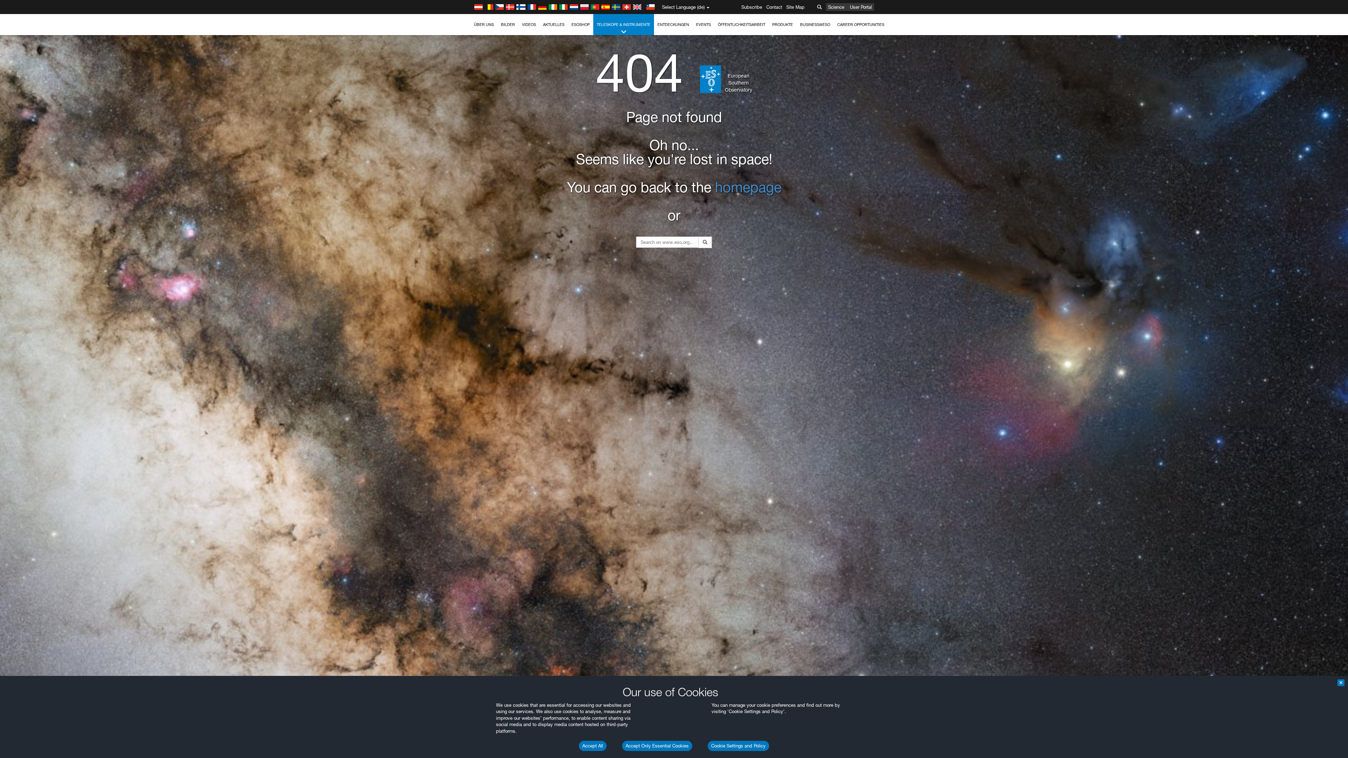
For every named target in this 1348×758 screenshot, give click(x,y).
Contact (774, 7)
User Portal (861, 7)
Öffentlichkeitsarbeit (741, 24)
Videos (529, 24)
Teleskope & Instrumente (623, 24)
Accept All (592, 746)
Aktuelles (553, 24)
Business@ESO (815, 24)
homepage (748, 187)
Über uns (484, 24)
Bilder (508, 24)
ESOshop (580, 24)
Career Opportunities (860, 24)
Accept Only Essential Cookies (657, 746)
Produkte (782, 24)
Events (703, 24)
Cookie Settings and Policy (738, 746)
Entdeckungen (673, 24)
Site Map (795, 7)
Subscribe (751, 7)
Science (836, 7)
